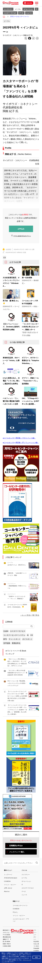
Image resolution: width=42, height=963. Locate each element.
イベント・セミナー (10, 884)
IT (36, 9)
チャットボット (14, 639)
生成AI (5, 631)
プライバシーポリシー (34, 934)
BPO (5, 639)
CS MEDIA (7, 881)
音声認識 (6, 643)
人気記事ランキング (13, 557)
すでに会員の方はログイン (22, 236)
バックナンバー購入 (16, 852)
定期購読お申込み (16, 845)
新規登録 (29, 3)
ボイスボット (27, 639)
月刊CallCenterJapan (10, 878)
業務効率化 (16, 643)
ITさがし (15, 912)
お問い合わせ (8, 888)
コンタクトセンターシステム (14, 635)
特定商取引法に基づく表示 (36, 943)
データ (21, 13)
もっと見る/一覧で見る (30, 615)
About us (6, 891)
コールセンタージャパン (20, 905)
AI (28, 635)
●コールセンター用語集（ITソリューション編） (21, 442)
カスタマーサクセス (10, 13)
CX (4, 257)
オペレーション (28, 9)
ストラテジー (8, 9)
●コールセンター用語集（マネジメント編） (19, 438)
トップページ (8, 874)
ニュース (29, 13)
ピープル (18, 9)
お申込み (21, 229)
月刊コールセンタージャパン (19, 16)
